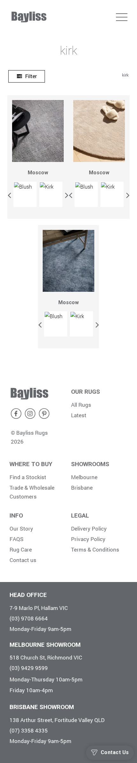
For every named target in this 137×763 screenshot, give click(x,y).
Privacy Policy (88, 539)
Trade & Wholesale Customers (32, 492)
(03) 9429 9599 (29, 668)
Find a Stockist (28, 477)
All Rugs (81, 404)
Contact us (23, 560)
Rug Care (21, 549)
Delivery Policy (89, 528)
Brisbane (82, 487)
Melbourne (84, 477)
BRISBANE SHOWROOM (42, 707)
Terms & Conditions (95, 549)
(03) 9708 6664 (29, 618)
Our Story (21, 528)
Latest (78, 415)
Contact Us (115, 752)
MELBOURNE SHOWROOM (45, 644)
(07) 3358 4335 (29, 730)
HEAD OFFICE (28, 595)
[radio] (25, 194)
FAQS (17, 539)
